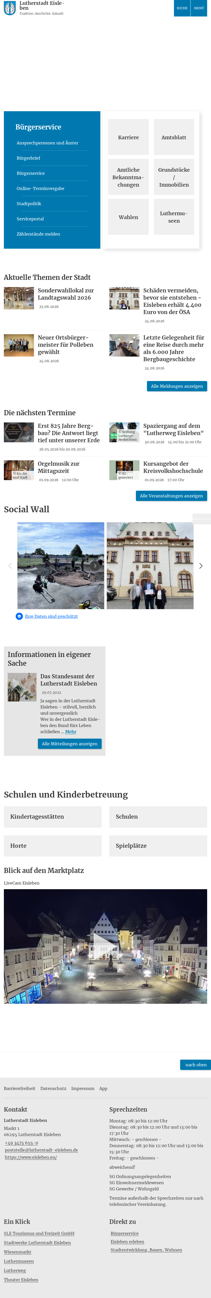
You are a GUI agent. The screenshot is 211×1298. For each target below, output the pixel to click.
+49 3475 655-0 (21, 1142)
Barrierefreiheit (20, 1088)
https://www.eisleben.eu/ (30, 1157)
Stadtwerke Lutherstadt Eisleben (37, 1242)
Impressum (82, 1088)
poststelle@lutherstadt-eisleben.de (41, 1150)
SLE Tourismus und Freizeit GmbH (39, 1233)
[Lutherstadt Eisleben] (53, 1139)
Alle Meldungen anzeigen (177, 386)
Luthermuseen (19, 1261)
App (103, 1088)
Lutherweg (15, 1270)
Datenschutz (53, 1088)
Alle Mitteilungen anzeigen (70, 743)
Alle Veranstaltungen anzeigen (171, 495)
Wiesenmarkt (17, 1251)
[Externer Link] (201, 516)
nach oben (196, 1064)
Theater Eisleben (21, 1279)
